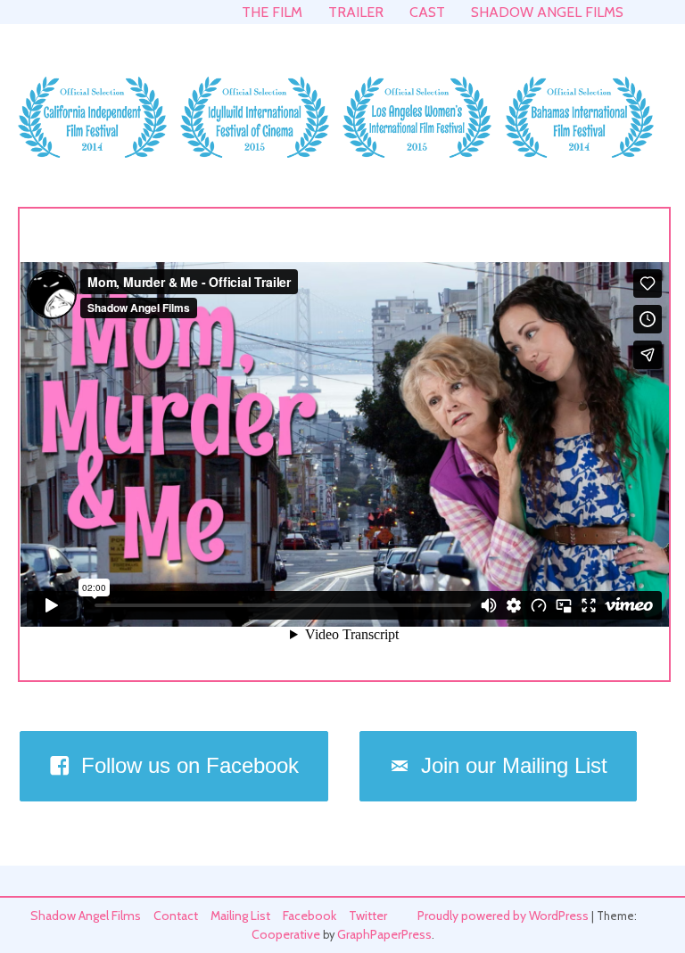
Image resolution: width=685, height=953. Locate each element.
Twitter (368, 916)
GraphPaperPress (384, 934)
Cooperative (286, 934)
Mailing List (240, 916)
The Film (272, 12)
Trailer (356, 12)
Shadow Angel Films (547, 12)
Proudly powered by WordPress (503, 916)
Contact (175, 916)
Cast (427, 12)
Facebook (309, 916)
